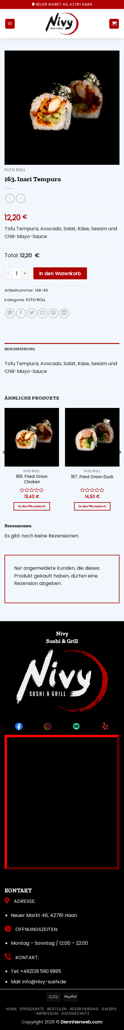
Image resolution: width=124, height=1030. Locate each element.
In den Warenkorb (60, 273)
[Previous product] (20, 198)
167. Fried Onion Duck (92, 477)
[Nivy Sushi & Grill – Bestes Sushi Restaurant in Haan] (62, 24)
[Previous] (4, 464)
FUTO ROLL (15, 170)
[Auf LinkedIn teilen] (64, 313)
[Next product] (9, 198)
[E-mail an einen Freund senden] (43, 313)
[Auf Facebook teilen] (21, 313)
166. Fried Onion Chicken (32, 479)
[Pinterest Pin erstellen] (53, 313)
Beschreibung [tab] (20, 349)
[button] (10, 24)
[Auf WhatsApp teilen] (10, 313)
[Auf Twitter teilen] (32, 313)
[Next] (119, 464)
